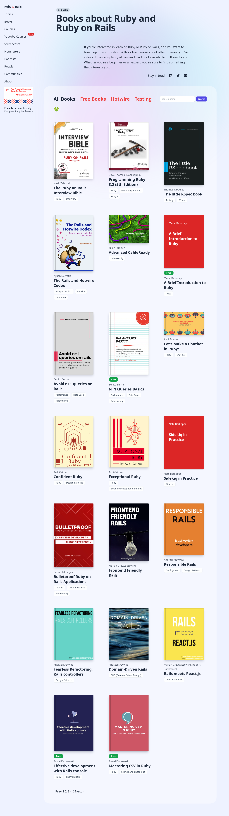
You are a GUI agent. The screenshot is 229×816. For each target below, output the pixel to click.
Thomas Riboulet (174, 189)
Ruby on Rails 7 (64, 291)
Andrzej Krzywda (174, 559)
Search (201, 98)
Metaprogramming (131, 190)
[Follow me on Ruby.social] (170, 75)
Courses (9, 29)
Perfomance (62, 394)
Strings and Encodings (133, 771)
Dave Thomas (117, 175)
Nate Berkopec (172, 473)
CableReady (117, 258)
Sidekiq (170, 484)
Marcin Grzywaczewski (122, 565)
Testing (143, 99)
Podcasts (10, 59)
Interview (71, 198)
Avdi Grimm (171, 339)
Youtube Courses (18, 35)
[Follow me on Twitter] (178, 75)
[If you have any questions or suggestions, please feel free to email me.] (185, 75)
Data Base (61, 297)
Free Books (93, 99)
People (8, 66)
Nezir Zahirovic (62, 183)
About (8, 81)
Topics (8, 14)
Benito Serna (61, 379)
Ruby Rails (13, 6)
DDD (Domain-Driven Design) (126, 675)
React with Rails (174, 679)
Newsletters (12, 51)
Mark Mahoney (173, 278)
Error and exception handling (126, 488)
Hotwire (120, 99)
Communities (13, 74)
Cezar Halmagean (64, 572)
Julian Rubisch (117, 248)
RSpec (182, 200)
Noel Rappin (133, 175)
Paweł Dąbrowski (64, 761)
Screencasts (12, 44)
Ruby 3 (114, 196)
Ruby (58, 198)
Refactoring (62, 400)
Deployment (172, 570)
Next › (79, 791)
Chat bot (181, 354)
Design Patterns (74, 482)
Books (8, 21)
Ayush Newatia (62, 276)
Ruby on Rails (73, 776)
